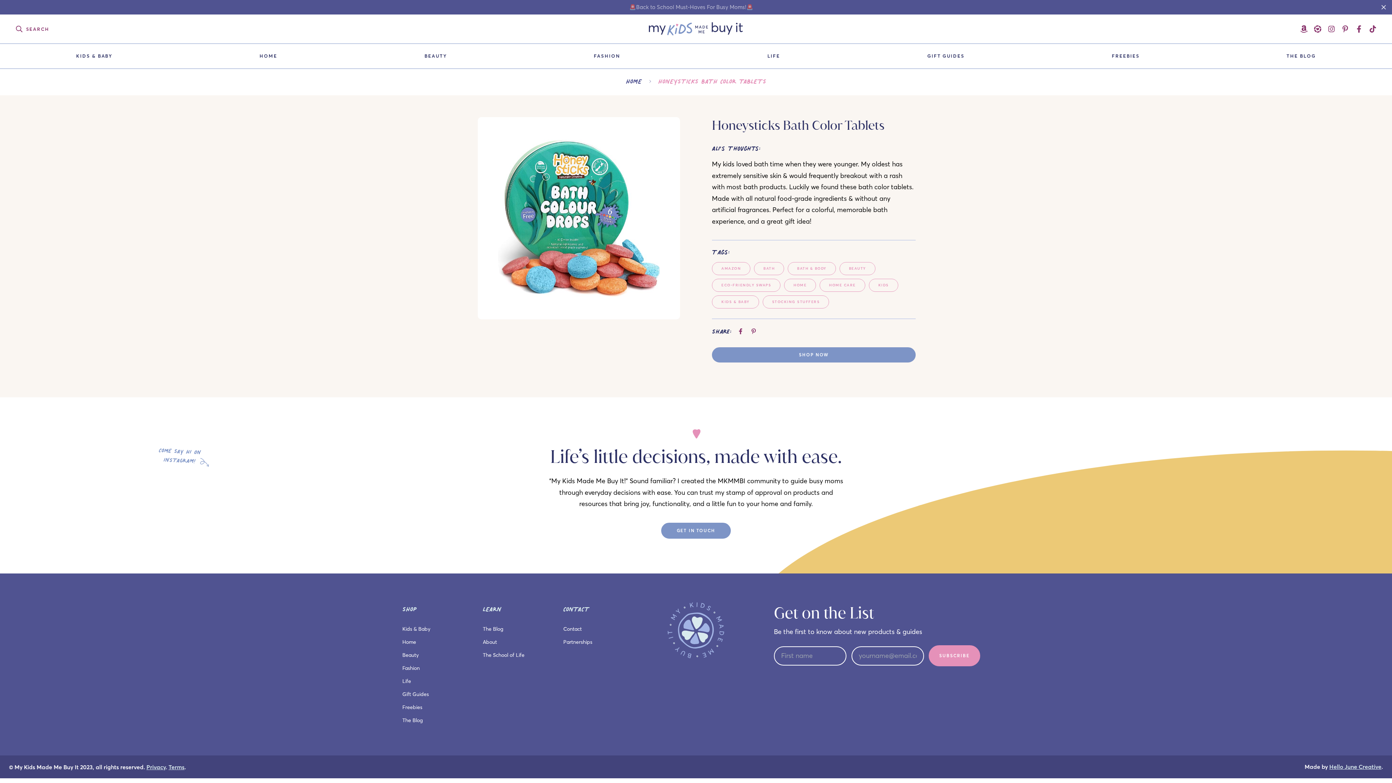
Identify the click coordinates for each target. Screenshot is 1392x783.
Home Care (842, 285)
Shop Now (813, 354)
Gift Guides (946, 56)
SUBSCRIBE (954, 655)
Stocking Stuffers (796, 301)
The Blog (1301, 56)
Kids (883, 285)
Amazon (731, 268)
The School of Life (504, 655)
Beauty (435, 56)
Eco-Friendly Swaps (746, 285)
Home (268, 56)
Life (773, 56)
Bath (769, 268)
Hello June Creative (1355, 766)
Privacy (156, 767)
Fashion (607, 56)
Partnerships (577, 642)
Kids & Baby (94, 56)
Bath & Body (811, 268)
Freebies (1126, 56)
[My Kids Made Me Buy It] (696, 29)
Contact (572, 629)
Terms (177, 767)
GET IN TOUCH (696, 530)
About (490, 642)
